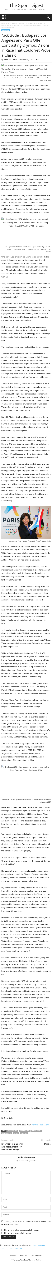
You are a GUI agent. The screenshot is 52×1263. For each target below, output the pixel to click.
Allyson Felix (12, 1131)
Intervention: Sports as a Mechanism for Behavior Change (12, 1146)
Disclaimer (13, 1256)
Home (3, 23)
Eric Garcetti (6, 1133)
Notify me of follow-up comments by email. (21, 1230)
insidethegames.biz (40, 1125)
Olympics (22, 23)
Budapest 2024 (36, 1131)
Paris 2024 (24, 1133)
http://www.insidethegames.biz (26, 1161)
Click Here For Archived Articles (31, 1256)
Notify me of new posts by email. (17, 1233)
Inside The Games (10, 60)
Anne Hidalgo (24, 1131)
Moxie (47, 1143)
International (12, 23)
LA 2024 (16, 1133)
